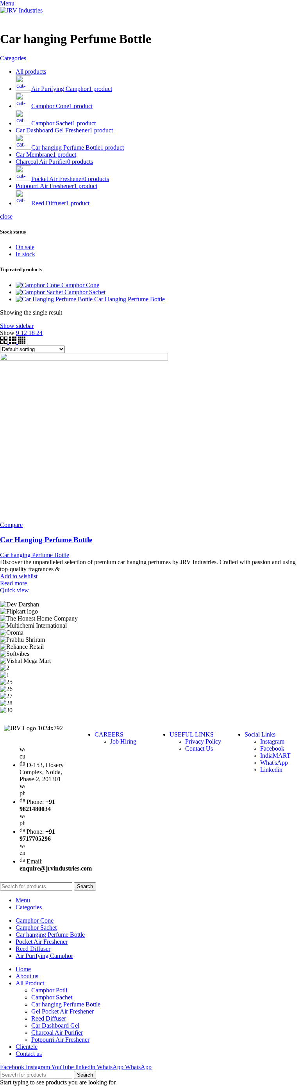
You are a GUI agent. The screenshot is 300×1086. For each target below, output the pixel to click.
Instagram (272, 741)
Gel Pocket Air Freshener (62, 1011)
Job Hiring (123, 741)
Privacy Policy (203, 741)
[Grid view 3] (13, 341)
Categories (13, 58)
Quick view (14, 590)
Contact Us (199, 748)
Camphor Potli (49, 990)
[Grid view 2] (4, 341)
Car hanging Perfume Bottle (34, 555)
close (6, 216)
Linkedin (271, 769)
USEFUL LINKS (192, 734)
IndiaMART (275, 755)
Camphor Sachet (84, 292)
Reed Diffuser (48, 1018)
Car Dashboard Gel (55, 1025)
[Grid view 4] (21, 341)
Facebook (272, 748)
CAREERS (109, 734)
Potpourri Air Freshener (60, 1039)
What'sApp (274, 762)
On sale (25, 247)
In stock (25, 254)
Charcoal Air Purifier (57, 1032)
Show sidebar (17, 325)
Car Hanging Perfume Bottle (129, 299)
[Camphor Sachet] (40, 292)
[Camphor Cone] (38, 285)
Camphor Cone (80, 285)
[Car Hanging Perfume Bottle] (55, 299)
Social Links (260, 734)
